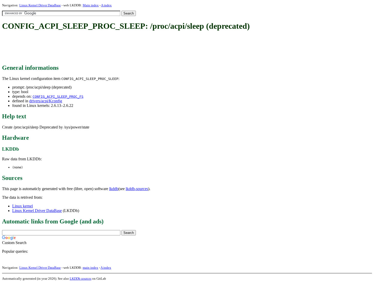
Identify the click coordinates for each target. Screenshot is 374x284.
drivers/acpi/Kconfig (45, 101)
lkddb (113, 189)
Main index (91, 5)
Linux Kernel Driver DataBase (40, 5)
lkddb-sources (137, 189)
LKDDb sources (80, 278)
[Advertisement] (94, 47)
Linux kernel (22, 206)
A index (106, 5)
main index (90, 267)
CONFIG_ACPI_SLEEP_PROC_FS (58, 96)
